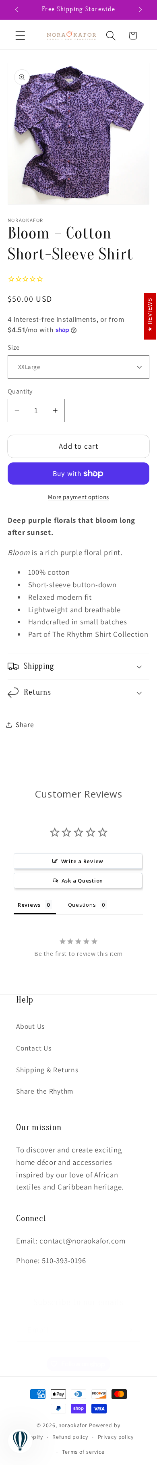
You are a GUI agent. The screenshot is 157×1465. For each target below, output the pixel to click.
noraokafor (72, 1425)
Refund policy (70, 1436)
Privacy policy (116, 1436)
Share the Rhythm (44, 1091)
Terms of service (83, 1451)
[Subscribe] (129, 1329)
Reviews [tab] (29, 904)
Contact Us (34, 1048)
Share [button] (25, 724)
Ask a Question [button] (82, 880)
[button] (20, 36)
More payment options (78, 497)
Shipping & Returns (47, 1069)
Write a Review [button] (82, 861)
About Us (30, 1026)
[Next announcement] (140, 10)
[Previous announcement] (16, 10)
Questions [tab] (82, 904)
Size (14, 347)
